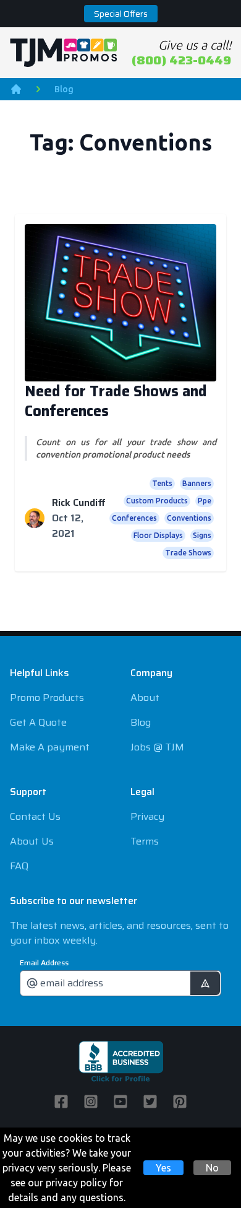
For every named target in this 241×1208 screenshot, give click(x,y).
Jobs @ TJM (157, 747)
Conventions (189, 518)
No (212, 1167)
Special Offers (121, 13)
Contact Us (35, 816)
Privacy (147, 816)
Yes (163, 1167)
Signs (202, 535)
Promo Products (47, 697)
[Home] (16, 89)
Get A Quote (38, 722)
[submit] (205, 983)
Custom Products (157, 501)
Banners (196, 483)
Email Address (44, 963)
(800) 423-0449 (181, 60)
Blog (64, 89)
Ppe (204, 501)
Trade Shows (188, 553)
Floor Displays (158, 535)
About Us (32, 841)
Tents (162, 483)
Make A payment (50, 747)
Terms (144, 841)
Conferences (134, 518)
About (144, 697)
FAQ (19, 866)
